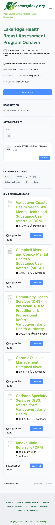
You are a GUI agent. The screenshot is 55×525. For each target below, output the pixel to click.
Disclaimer (31, 506)
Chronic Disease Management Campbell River (30, 362)
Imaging (24, 53)
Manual (10, 502)
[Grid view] (8, 135)
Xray (5, 56)
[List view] (13, 135)
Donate (45, 502)
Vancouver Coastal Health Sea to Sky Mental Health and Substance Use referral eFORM (32, 211)
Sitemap (44, 506)
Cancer (7, 53)
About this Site (14, 506)
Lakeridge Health (37, 53)
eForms (15, 53)
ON (48, 53)
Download (27, 92)
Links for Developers (27, 511)
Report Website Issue (27, 502)
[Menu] (50, 9)
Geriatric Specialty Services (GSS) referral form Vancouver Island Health (31, 405)
